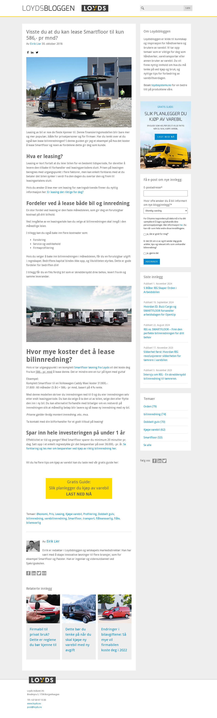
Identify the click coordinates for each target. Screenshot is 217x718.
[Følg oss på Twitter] (164, 461)
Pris (51, 514)
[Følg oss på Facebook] (154, 461)
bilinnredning (34, 518)
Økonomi (42, 514)
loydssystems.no (161, 85)
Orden (150, 406)
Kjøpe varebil (74, 514)
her (181, 225)
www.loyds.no (34, 703)
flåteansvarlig (104, 518)
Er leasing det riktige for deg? (65, 192)
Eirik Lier (35, 43)
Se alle (147, 445)
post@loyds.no (34, 707)
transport (89, 518)
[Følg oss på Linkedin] (159, 461)
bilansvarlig (33, 522)
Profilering (90, 514)
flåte (117, 518)
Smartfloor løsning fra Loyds (91, 367)
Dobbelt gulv (106, 514)
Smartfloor (75, 518)
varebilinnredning (56, 518)
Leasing (59, 514)
